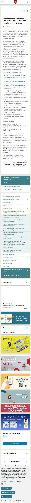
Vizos (4, 193)
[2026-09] (26, 462)
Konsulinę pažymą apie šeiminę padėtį (13, 148)
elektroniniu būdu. (21, 166)
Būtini (4, 481)
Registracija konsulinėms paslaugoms (11, 178)
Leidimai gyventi (6, 266)
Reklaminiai (6, 484)
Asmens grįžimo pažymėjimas (10, 260)
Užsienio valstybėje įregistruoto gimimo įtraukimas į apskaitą (12, 220)
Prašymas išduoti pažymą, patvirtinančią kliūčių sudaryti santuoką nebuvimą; (15, 77)
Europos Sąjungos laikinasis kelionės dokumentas (12, 190)
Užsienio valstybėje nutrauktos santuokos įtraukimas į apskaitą (13, 229)
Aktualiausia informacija (10, 183)
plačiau (26, 308)
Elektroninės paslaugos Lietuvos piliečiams (13, 270)
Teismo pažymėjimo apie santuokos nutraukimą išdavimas (12, 251)
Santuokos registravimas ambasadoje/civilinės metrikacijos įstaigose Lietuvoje (14, 216)
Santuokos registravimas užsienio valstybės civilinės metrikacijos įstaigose (14, 212)
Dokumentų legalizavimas (9, 254)
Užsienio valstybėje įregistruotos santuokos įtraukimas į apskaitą (14, 224)
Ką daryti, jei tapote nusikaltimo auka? (12, 186)
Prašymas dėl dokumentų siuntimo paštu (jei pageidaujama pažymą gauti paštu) (15, 87)
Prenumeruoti (15, 443)
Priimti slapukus (6, 488)
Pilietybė (5, 205)
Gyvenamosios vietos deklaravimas (11, 196)
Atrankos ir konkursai (9, 332)
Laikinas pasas (6, 202)
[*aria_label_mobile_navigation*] (2, 2)
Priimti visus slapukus (8, 492)
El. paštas (5, 436)
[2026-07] (5, 462)
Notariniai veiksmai (7, 263)
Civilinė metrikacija (7, 208)
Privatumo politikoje (12, 477)
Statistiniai (19, 481)
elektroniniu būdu (23, 54)
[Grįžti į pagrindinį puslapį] (15, 2)
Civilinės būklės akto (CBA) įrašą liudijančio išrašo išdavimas (13, 237)
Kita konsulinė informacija (11, 275)
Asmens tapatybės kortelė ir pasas (11, 199)
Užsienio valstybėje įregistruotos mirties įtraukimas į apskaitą (13, 233)
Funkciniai (11, 481)
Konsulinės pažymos (8, 257)
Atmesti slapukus (6, 497)
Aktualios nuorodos (9, 328)
